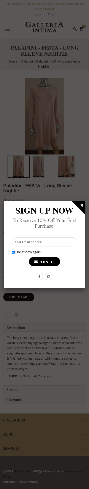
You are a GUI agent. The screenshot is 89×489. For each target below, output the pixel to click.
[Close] (82, 206)
